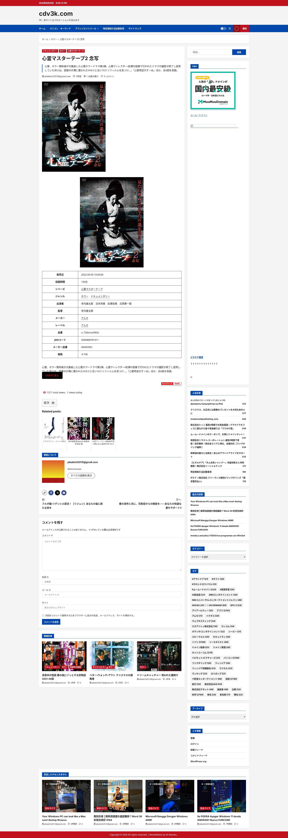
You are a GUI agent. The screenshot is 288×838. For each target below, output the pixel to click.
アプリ (223, 610)
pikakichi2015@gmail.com (58, 76)
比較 (236, 689)
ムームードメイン (198, 115)
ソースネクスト (218, 642)
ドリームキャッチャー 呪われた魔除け (157, 675)
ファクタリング (201, 663)
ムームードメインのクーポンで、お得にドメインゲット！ (217, 434)
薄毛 (238, 694)
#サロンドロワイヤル (204, 584)
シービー (234, 631)
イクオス (212, 615)
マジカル (225, 668)
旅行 (196, 684)
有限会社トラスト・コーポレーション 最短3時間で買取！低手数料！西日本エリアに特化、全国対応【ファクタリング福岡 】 (217, 444)
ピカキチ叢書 (196, 357)
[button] (44, 492)
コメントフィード (198, 755)
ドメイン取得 (200, 647)
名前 (45, 577)
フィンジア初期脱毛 (204, 668)
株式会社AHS (213, 684)
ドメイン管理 (221, 647)
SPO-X (236, 605)
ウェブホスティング (203, 621)
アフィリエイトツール (85, 28)
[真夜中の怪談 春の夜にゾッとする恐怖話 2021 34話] (64, 656)
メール (46, 589)
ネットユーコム (202, 652)
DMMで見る (52, 375)
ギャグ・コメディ (99, 667)
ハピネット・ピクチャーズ (206, 658)
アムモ (84, 318)
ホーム (42, 28)
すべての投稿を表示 (81, 475)
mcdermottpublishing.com (204, 419)
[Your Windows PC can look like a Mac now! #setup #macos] (66, 796)
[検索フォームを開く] (230, 28)
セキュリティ (221, 636)
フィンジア (222, 663)
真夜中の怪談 (75, 667)
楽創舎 (222, 689)
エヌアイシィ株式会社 (205, 626)
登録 (192, 738)
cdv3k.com (56, 13)
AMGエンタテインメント (223, 594)
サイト (45, 602)
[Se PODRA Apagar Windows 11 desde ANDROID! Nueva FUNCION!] (221, 796)
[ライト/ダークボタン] (223, 28)
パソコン (231, 658)
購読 (245, 28)
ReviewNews (156, 834)
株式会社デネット (202, 689)
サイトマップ (135, 28)
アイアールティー (202, 610)
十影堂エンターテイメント (207, 679)
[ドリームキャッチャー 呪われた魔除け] (159, 656)
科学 (197, 694)
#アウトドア (200, 579)
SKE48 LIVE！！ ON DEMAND (209, 605)
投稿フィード (196, 749)
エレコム (227, 626)
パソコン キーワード (60, 28)
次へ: (150, 503)
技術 (231, 679)
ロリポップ (218, 673)
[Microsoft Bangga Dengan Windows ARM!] (170, 796)
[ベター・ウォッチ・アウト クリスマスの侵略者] (112, 656)
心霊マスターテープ (76, 51)
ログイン (194, 744)
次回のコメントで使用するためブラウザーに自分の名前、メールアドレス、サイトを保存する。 (90, 615)
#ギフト (218, 579)
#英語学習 (227, 589)
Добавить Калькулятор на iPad (206, 403)
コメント (47, 535)
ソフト (199, 642)
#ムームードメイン (204, 589)
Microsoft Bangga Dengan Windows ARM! (212, 520)
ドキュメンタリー (50, 51)
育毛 (211, 694)
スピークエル (200, 636)
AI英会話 (198, 594)
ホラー (62, 51)
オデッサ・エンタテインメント (208, 631)
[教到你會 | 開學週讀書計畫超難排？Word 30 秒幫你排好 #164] (118, 796)
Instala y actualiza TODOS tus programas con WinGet (217, 535)
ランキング (199, 673)
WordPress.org (198, 761)
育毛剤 (225, 694)
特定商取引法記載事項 (113, 28)
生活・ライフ (50, 808)
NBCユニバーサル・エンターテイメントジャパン (217, 600)
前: (72, 503)
